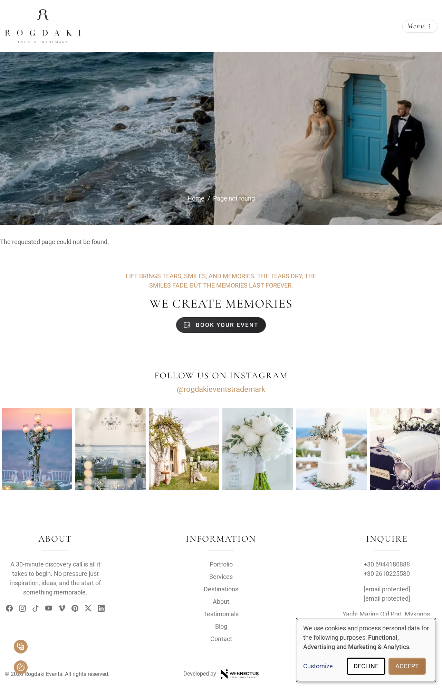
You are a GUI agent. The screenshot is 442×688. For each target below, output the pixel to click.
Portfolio (221, 564)
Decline (366, 666)
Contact (221, 638)
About (221, 601)
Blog (221, 626)
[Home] (43, 14)
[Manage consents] (21, 667)
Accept (407, 666)
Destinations (221, 589)
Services (221, 576)
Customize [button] (318, 666)
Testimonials (221, 614)
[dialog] (366, 650)
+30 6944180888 (387, 564)
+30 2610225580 (387, 573)
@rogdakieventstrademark (221, 389)
